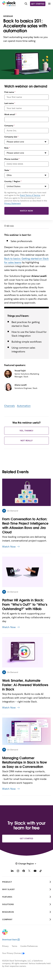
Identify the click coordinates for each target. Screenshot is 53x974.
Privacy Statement (12, 203)
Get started (37, 4)
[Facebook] (23, 871)
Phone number (12, 159)
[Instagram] (18, 871)
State (7, 170)
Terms (14, 946)
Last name (9, 103)
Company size (11, 137)
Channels (9, 405)
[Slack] (9, 3)
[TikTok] (41, 871)
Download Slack (9, 939)
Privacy (5, 946)
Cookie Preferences (29, 946)
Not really (27, 440)
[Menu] (49, 3)
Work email (10, 114)
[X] (29, 871)
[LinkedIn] (12, 871)
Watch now (26, 211)
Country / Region (12, 181)
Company (9, 125)
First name (9, 92)
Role (7, 148)
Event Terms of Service (30, 195)
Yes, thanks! (26, 430)
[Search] (26, 4)
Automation (24, 405)
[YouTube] (35, 871)
